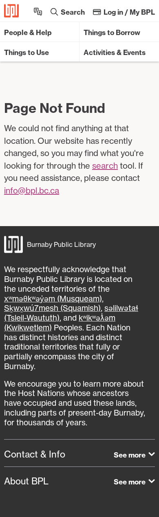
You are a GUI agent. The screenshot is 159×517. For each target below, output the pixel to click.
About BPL (26, 481)
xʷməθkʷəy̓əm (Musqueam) (53, 299)
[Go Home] (11, 11)
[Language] (38, 11)
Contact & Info (34, 454)
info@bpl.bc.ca (31, 190)
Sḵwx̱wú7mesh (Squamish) (52, 308)
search (105, 166)
